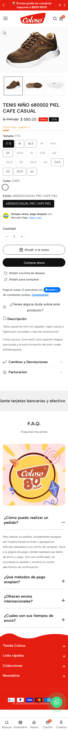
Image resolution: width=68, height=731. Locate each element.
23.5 (34, 163)
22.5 (10, 163)
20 (9, 154)
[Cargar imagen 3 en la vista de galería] (54, 86)
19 (42, 145)
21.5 (44, 154)
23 (22, 163)
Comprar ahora (34, 263)
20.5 (21, 154)
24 (46, 163)
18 (20, 145)
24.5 (59, 163)
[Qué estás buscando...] (55, 18)
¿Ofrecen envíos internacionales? (18, 598)
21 (32, 154)
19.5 (54, 145)
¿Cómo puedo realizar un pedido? (26, 520)
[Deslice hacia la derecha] (62, 86)
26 (33, 173)
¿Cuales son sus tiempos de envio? (28, 618)
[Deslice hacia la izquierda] (5, 86)
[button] (64, 5)
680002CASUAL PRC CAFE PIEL (29, 205)
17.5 (10, 145)
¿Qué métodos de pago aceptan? (24, 579)
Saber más (35, 217)
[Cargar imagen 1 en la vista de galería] (13, 86)
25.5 (21, 173)
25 (9, 173)
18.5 (32, 145)
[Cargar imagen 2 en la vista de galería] (34, 86)
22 (55, 154)
